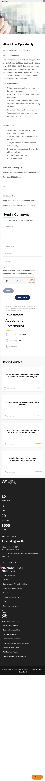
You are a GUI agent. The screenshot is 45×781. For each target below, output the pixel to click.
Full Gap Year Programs (11, 652)
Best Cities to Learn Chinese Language (16, 643)
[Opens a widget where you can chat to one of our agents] (37, 777)
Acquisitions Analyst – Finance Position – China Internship (22, 459)
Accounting (9, 306)
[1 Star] (6, 330)
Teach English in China (10, 625)
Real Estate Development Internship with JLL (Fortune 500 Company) (22, 431)
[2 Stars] (7, 330)
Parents (5, 579)
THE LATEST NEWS (5, 614)
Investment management (13, 310)
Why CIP (6, 601)
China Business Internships (12, 639)
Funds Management (29, 308)
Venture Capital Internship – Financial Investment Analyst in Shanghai (22, 375)
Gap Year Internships (10, 634)
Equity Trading (31, 306)
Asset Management (20, 306)
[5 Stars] (11, 330)
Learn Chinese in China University (14, 656)
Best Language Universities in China (15, 584)
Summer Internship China (11, 630)
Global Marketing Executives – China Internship (22, 403)
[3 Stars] (8, 330)
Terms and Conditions (10, 606)
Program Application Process (12, 597)
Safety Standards (9, 575)
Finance (7, 308)
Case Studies (7, 593)
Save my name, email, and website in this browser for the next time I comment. (19, 272)
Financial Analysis (16, 308)
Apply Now (22, 297)
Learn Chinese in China (11, 647)
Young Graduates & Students (12, 588)
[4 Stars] (9, 330)
